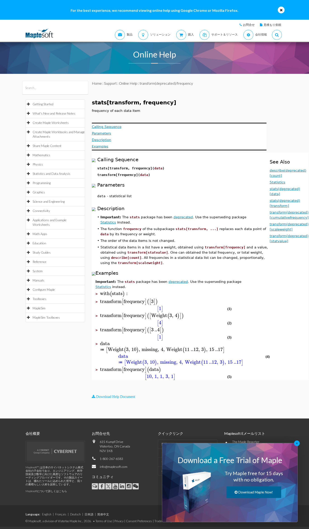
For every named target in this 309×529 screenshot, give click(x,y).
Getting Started (43, 104)
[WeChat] (136, 486)
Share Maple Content (47, 146)
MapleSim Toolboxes (46, 317)
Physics (38, 164)
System (38, 271)
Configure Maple (44, 289)
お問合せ (249, 24)
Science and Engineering (49, 201)
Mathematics (41, 155)
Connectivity (41, 211)
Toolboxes (39, 299)
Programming (42, 183)
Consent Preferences (139, 521)
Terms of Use (103, 521)
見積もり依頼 (272, 24)
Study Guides (42, 252)
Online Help (128, 83)
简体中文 (103, 514)
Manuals (38, 280)
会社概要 (33, 433)
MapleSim (39, 308)
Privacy (119, 521)
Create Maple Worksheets (51, 123)
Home (97, 83)
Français (60, 514)
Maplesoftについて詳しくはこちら (46, 491)
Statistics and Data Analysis (51, 174)
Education (39, 243)
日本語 (89, 514)
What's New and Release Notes (54, 113)
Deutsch (75, 514)
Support (110, 83)
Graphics (39, 192)
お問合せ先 (101, 433)
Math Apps (40, 234)
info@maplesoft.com (113, 467)
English (46, 514)
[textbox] (114, 293)
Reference (39, 262)
